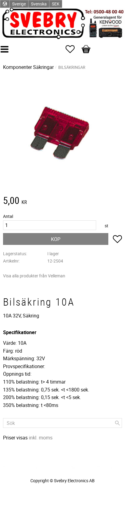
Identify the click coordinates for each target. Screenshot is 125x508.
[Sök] (117, 423)
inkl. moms (40, 437)
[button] (73, 49)
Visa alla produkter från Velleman (34, 276)
